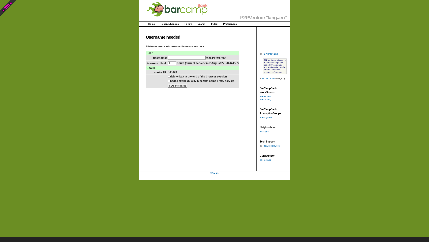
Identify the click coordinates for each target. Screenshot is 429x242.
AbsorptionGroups (270, 113)
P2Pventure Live (270, 54)
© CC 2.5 (214, 173)
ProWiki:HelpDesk (271, 146)
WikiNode (264, 132)
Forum (188, 24)
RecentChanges (170, 24)
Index (214, 24)
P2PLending (265, 99)
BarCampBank (268, 78)
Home (151, 24)
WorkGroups (267, 92)
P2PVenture (265, 96)
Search (201, 24)
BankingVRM (266, 117)
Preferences (230, 24)
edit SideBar (265, 160)
